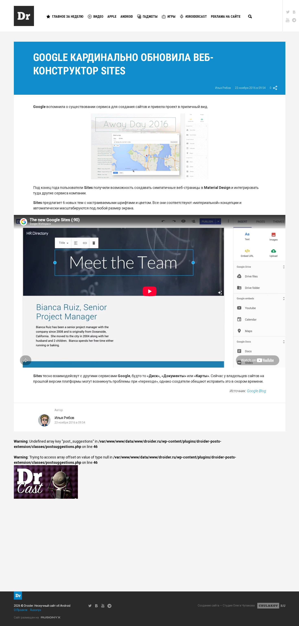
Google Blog (256, 391)
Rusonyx (35, 610)
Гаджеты (150, 17)
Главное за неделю (67, 17)
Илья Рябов (223, 87)
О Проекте (20, 610)
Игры (171, 17)
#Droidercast (196, 17)
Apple (111, 17)
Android (126, 17)
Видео (98, 17)
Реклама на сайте (225, 17)
